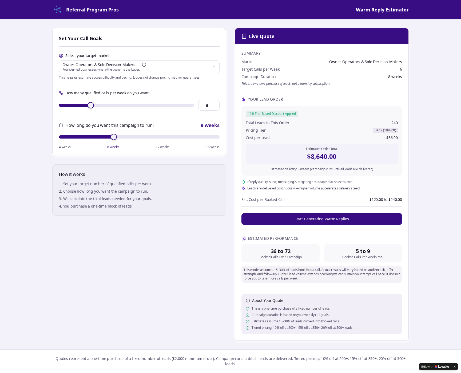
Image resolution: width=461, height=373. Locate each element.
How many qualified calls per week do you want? (107, 92)
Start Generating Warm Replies (322, 218)
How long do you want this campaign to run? (109, 125)
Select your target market (87, 55)
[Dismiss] (454, 366)
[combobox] (139, 66)
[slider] (91, 105)
